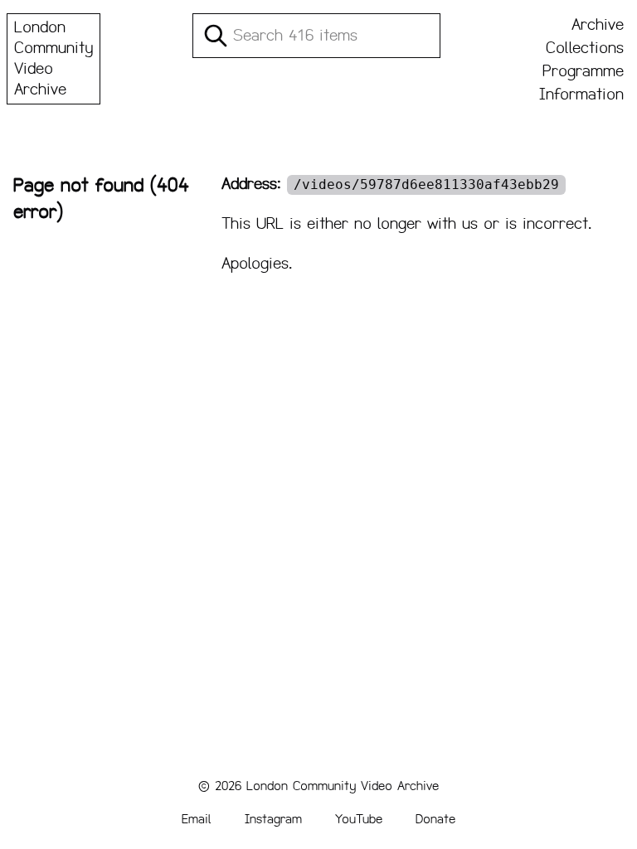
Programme (583, 71)
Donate (435, 819)
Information (581, 94)
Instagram (273, 819)
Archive (597, 25)
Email (197, 819)
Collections (585, 48)
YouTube (358, 819)
